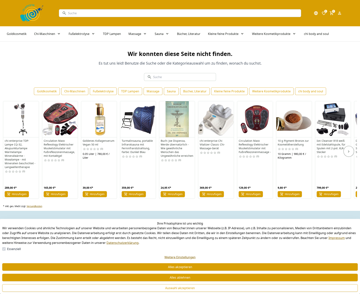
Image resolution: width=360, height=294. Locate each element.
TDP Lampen (130, 91)
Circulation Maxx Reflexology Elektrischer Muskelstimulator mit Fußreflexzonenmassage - (255, 146)
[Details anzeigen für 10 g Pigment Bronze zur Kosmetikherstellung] (294, 119)
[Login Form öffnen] (339, 13)
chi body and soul (310, 91)
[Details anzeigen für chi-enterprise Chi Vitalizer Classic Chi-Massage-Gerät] (216, 119)
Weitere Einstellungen (180, 257)
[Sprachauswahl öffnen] (316, 13)
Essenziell (14, 249)
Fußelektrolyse (103, 91)
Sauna (171, 91)
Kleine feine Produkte (229, 91)
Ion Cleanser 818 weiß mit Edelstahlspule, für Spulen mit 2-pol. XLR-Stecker (331, 146)
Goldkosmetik (47, 91)
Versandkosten (34, 206)
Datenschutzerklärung (122, 243)
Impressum (336, 238)
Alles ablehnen (180, 277)
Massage (153, 91)
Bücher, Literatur (195, 91)
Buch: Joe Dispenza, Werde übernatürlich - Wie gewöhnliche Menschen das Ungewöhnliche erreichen (177, 148)
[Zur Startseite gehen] (31, 13)
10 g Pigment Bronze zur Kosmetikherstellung (293, 142)
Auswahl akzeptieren (180, 288)
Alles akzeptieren (180, 267)
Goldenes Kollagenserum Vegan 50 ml (98, 142)
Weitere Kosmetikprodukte (271, 91)
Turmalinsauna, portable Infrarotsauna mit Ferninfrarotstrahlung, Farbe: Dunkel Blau (137, 146)
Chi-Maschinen (74, 91)
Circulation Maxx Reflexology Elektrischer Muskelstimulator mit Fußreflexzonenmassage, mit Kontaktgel (59, 148)
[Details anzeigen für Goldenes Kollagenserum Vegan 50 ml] (99, 119)
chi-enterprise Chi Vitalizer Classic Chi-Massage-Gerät (212, 144)
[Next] (349, 151)
